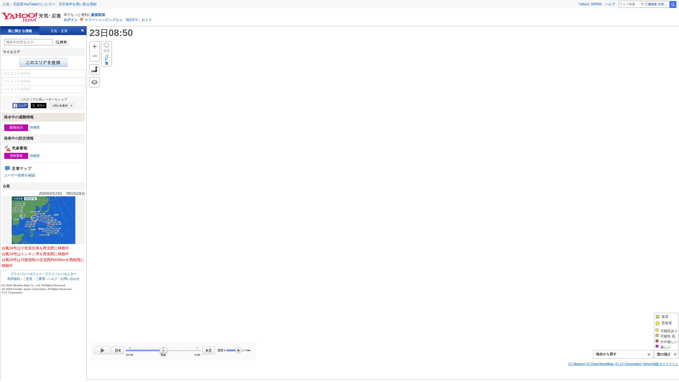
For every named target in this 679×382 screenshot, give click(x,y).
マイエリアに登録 (43, 62)
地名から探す (606, 354)
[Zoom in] (94, 46)
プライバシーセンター (61, 274)
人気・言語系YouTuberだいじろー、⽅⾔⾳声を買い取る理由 (50, 4)
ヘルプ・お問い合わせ (64, 279)
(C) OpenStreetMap (600, 363)
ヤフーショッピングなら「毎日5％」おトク (118, 20)
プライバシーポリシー (26, 274)
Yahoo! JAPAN (590, 4)
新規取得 (98, 15)
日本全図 (94, 69)
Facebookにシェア (20, 105)
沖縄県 (34, 127)
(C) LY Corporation (628, 363)
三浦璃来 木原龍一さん (656, 4)
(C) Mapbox (576, 363)
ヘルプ (610, 4)
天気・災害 (59, 31)
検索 (672, 4)
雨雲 (106, 51)
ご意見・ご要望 (34, 279)
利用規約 (13, 279)
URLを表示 (61, 105)
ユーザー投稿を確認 (19, 175)
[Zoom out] (94, 56)
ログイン (70, 20)
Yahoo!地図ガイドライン (660, 363)
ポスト (38, 105)
